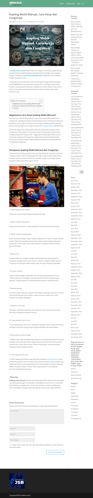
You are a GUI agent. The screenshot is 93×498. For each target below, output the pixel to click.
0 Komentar (40, 22)
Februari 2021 (75, 331)
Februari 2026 (75, 184)
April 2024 (74, 229)
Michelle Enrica (76, 112)
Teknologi (74, 412)
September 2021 (76, 312)
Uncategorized (31, 22)
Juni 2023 (74, 254)
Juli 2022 (74, 280)
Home (62, 3)
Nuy (72, 156)
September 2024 (76, 216)
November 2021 (76, 305)
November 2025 (76, 190)
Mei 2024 (74, 225)
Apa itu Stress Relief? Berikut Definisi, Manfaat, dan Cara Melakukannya (77, 26)
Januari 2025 (75, 206)
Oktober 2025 (75, 193)
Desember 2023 (76, 238)
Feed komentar (76, 375)
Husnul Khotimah (77, 97)
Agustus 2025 (75, 200)
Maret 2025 (75, 203)
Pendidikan (74, 409)
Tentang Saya (70, 3)
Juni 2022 (74, 283)
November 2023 (76, 241)
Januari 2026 (75, 187)
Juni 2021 (74, 321)
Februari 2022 (75, 296)
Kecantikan (74, 396)
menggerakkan (47, 126)
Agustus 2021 (75, 315)
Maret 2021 (75, 328)
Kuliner (73, 402)
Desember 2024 (76, 209)
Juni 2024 (74, 222)
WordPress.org (76, 378)
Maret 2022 (75, 292)
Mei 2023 (74, 257)
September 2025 (76, 197)
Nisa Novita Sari (76, 141)
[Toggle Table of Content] (40, 101)
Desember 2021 (76, 302)
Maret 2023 (75, 260)
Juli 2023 (74, 251)
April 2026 (74, 181)
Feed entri (74, 372)
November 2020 (76, 337)
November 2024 (76, 213)
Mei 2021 (74, 324)
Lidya (72, 128)
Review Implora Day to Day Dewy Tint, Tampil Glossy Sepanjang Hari (76, 104)
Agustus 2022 (75, 276)
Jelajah (73, 393)
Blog (78, 3)
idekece (14, 22)
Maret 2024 (75, 232)
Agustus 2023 (75, 248)
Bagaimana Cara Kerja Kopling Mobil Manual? (27, 104)
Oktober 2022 (75, 270)
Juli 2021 (74, 318)
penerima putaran (52, 359)
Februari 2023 (75, 264)
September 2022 (76, 273)
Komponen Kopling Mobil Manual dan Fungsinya (27, 106)
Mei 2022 (74, 286)
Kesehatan (74, 399)
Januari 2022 (75, 299)
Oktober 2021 (75, 308)
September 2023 (76, 245)
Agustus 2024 (75, 219)
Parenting (74, 406)
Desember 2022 (76, 267)
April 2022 (74, 289)
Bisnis (73, 390)
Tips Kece (74, 415)
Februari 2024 (75, 235)
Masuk (73, 369)
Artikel (73, 386)
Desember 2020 (76, 334)
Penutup (15, 108)
